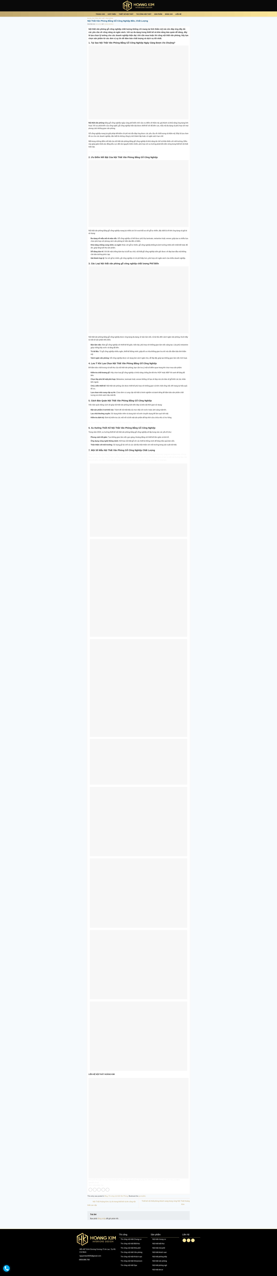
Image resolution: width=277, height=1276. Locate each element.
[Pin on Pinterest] (103, 1189)
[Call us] (193, 1240)
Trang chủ (100, 14)
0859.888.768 (84, 1260)
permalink (142, 1196)
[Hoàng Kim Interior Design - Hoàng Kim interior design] (138, 5)
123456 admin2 (108, 24)
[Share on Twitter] (95, 1189)
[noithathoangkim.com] (6, 1268)
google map (93, 1182)
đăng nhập (101, 1218)
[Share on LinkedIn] (107, 1189)
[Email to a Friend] (99, 1189)
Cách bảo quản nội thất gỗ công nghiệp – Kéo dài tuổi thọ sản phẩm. (127, 422)
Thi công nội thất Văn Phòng (102, 18)
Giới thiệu (112, 14)
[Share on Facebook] (90, 1189)
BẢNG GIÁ (169, 14)
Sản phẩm (158, 14)
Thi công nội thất (143, 14)
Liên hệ (178, 14)
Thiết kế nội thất (126, 14)
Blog (89, 18)
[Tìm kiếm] (194, 14)
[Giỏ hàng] (199, 14)
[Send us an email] (188, 1240)
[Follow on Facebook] (184, 1240)
